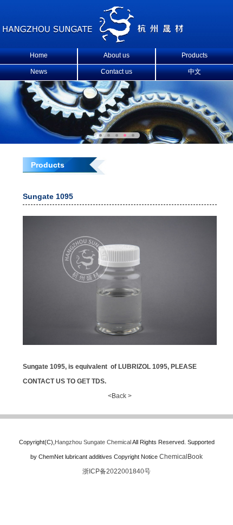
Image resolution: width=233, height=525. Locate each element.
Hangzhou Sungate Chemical (93, 442)
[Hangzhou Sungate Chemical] (93, 41)
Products (195, 55)
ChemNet (50, 456)
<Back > (120, 396)
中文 (194, 71)
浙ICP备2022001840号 (116, 471)
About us (116, 55)
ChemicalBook (181, 456)
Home (39, 55)
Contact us (116, 71)
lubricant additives (88, 456)
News (38, 71)
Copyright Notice (136, 456)
